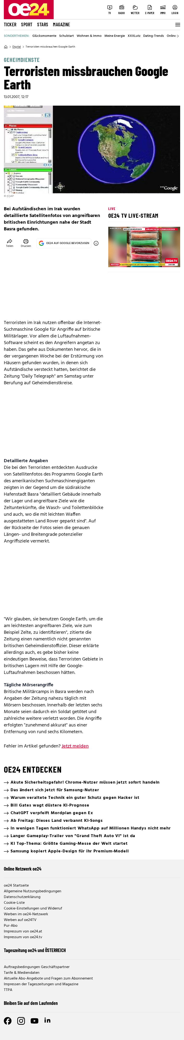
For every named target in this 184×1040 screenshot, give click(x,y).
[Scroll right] (177, 36)
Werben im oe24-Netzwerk (26, 914)
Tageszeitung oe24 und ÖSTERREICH (35, 950)
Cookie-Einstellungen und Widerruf (33, 908)
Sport (26, 24)
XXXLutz (134, 36)
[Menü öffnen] (177, 24)
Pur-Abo (10, 926)
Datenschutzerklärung (22, 897)
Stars (42, 24)
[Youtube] (34, 1021)
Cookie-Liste (14, 903)
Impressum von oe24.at (23, 931)
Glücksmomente (44, 36)
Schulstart (66, 36)
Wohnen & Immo (89, 36)
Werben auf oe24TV (20, 920)
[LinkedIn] (48, 1021)
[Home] (6, 47)
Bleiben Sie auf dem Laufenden (31, 1003)
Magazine (61, 24)
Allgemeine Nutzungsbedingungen (32, 891)
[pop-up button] (165, 259)
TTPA (8, 990)
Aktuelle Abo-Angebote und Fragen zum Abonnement (48, 978)
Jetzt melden (75, 746)
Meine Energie (114, 36)
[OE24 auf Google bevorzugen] (96, 243)
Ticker (10, 24)
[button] (116, 259)
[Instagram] (21, 1021)
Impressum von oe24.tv (23, 937)
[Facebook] (8, 1021)
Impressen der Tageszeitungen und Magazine (41, 984)
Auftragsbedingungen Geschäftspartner (36, 967)
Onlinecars (174, 36)
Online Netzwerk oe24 (22, 869)
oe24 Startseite (16, 886)
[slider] (131, 259)
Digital (16, 47)
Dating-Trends (153, 36)
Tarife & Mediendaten (22, 973)
